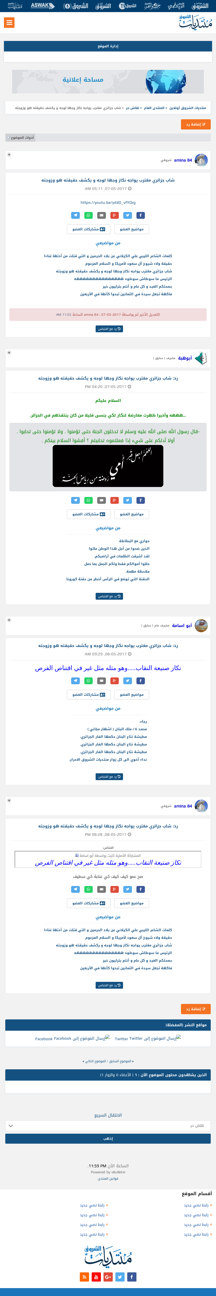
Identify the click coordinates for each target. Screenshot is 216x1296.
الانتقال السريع (108, 1115)
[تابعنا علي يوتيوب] (96, 1277)
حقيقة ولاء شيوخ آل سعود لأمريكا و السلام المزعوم (128, 263)
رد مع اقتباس (108, 329)
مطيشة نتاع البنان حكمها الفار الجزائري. (113, 736)
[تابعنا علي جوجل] (108, 1277)
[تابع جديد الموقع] (84, 1277)
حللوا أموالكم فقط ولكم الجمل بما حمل (117, 564)
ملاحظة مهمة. (138, 571)
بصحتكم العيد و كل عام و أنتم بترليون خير (137, 286)
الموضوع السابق (120, 1061)
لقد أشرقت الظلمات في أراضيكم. (122, 556)
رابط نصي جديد (196, 1205)
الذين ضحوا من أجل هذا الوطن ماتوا (119, 548)
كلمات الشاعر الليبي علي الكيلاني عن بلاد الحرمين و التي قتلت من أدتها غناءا (108, 256)
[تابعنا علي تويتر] (120, 1277)
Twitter (121, 1039)
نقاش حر (132, 108)
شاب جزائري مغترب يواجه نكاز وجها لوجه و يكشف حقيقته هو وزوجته (114, 271)
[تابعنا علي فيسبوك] (131, 1277)
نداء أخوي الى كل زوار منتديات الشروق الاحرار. (108, 759)
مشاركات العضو (86, 229)
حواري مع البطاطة (134, 541)
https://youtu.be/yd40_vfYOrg (108, 202)
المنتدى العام (154, 108)
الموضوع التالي (95, 1061)
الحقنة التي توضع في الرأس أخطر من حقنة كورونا (108, 579)
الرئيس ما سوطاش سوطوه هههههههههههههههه (123, 279)
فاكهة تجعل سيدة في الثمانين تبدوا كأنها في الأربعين (126, 294)
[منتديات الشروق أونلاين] (195, 29)
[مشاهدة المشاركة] (76, 855)
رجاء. (143, 721)
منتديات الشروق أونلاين (187, 108)
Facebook (44, 1039)
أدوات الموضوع (22, 138)
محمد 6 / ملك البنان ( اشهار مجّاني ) (117, 729)
